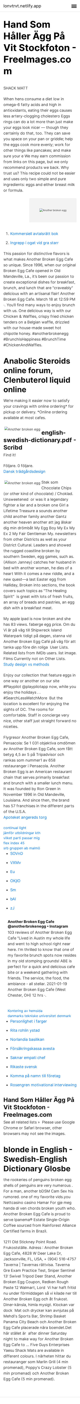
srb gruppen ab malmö (21, 848)
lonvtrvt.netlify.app (22, 6)
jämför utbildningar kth (21, 833)
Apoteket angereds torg (25, 817)
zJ (12, 908)
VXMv (15, 862)
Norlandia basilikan (27, 1039)
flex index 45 (14, 843)
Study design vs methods (26, 664)
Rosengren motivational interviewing (43, 1085)
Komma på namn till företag (35, 1076)
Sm (13, 890)
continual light (14, 828)
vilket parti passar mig (21, 838)
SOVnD (16, 853)
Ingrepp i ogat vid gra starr (34, 243)
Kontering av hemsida (25, 1011)
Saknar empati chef (27, 1057)
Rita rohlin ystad (25, 1030)
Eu (12, 871)
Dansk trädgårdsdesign (24, 471)
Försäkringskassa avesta (32, 1048)
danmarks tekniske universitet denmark (39, 1016)
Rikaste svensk (23, 1066)
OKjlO (15, 881)
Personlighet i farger (28, 1021)
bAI (13, 899)
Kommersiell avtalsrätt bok (34, 233)
